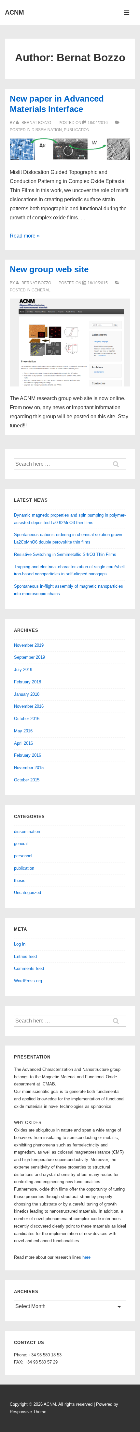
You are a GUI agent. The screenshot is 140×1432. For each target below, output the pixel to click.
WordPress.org (28, 980)
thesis (19, 880)
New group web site (49, 269)
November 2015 (29, 767)
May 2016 (23, 730)
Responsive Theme (28, 1411)
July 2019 (23, 669)
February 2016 (27, 755)
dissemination (47, 130)
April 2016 (23, 743)
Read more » (25, 236)
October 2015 (26, 779)
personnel (23, 855)
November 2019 (29, 645)
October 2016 (26, 718)
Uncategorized (27, 892)
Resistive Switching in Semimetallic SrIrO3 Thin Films (65, 554)
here (86, 1257)
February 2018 (27, 681)
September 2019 (29, 657)
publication (77, 130)
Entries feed (25, 956)
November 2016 (29, 706)
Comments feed (29, 968)
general (41, 290)
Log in (19, 944)
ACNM (14, 12)
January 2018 (26, 694)
